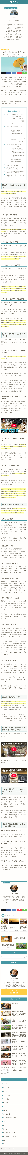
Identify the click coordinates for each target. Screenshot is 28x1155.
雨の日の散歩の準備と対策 (13, 144)
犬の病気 (5, 1110)
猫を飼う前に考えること (9, 1136)
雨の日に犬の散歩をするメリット (15, 114)
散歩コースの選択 (15, 146)
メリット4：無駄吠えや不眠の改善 (18, 122)
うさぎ (5, 1084)
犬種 (4, 1121)
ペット (5, 1091)
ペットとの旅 (6, 1095)
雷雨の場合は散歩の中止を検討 (18, 156)
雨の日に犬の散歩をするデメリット (15, 127)
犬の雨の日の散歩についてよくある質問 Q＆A (15, 175)
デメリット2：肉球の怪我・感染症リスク (18, 138)
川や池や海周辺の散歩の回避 (18, 153)
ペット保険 (6, 1099)
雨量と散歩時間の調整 (16, 159)
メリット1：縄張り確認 (16, 116)
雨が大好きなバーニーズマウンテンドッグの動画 (18, 134)
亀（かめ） (6, 1102)
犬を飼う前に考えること (9, 1117)
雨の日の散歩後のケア (12, 165)
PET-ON (14, 2)
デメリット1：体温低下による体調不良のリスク (18, 131)
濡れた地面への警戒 (16, 148)
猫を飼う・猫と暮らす (9, 1132)
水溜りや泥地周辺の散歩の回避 (18, 150)
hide (18, 111)
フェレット (6, 1087)
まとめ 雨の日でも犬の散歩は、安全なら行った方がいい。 (15, 172)
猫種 (4, 1140)
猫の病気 (5, 1129)
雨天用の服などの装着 (16, 161)
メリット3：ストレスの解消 (17, 120)
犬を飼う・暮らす (5, 49)
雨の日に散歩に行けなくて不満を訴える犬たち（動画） (15, 168)
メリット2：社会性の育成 (17, 118)
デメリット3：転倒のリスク (17, 141)
